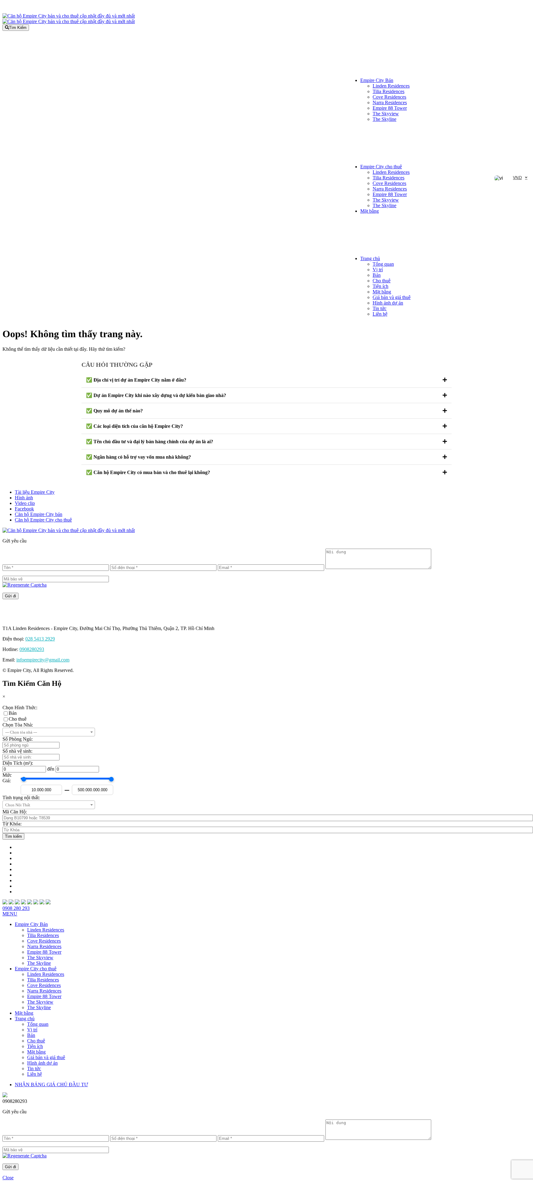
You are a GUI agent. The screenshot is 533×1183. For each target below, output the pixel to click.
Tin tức (379, 308)
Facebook (24, 508)
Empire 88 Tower (390, 108)
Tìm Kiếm (18, 27)
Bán (13, 713)
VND (517, 177)
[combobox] (48, 732)
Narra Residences (390, 102)
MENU (9, 913)
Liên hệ (380, 314)
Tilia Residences (388, 91)
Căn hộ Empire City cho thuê (43, 519)
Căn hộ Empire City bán (38, 514)
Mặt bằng (369, 211)
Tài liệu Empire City (35, 492)
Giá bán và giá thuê (392, 297)
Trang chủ (370, 258)
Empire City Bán (376, 80)
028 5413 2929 (40, 638)
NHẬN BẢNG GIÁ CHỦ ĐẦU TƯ (51, 1084)
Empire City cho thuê (381, 166)
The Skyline (384, 119)
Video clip (25, 503)
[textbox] (49, 732)
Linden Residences (391, 85)
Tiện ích (380, 286)
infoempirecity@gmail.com (42, 659)
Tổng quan (383, 264)
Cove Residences (389, 97)
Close (8, 1177)
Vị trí (378, 269)
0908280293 (31, 649)
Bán (377, 275)
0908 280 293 (16, 908)
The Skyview (386, 113)
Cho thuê (381, 280)
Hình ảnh (24, 497)
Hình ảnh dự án (388, 302)
